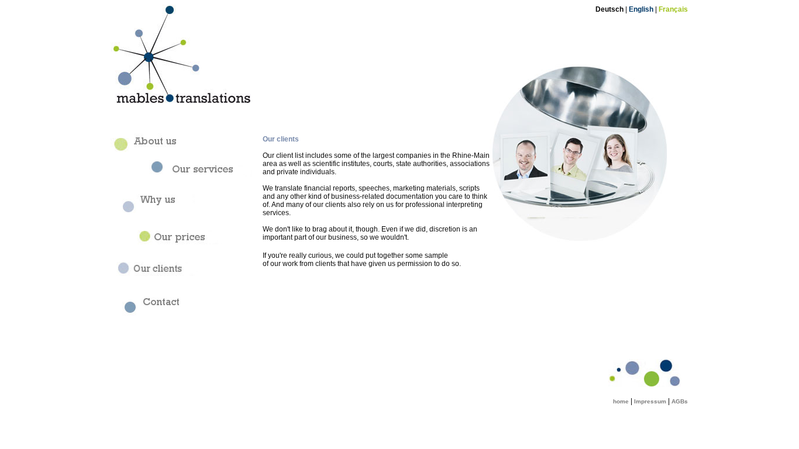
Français (673, 9)
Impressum (650, 401)
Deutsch (609, 9)
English (641, 9)
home (621, 401)
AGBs (679, 401)
